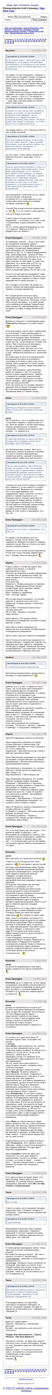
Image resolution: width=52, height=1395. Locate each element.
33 (5, 43)
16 (45, 39)
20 (13, 41)
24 (23, 41)
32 (44, 41)
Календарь (35, 5)
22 (18, 41)
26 (29, 41)
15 (43, 39)
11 (32, 39)
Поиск (16, 5)
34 (8, 43)
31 (42, 41)
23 (21, 41)
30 (39, 41)
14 (40, 39)
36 (13, 43)
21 (16, 41)
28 (34, 41)
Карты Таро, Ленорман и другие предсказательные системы (21, 30)
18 (8, 41)
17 (5, 41)
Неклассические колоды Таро (22, 33)
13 (38, 39)
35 (10, 43)
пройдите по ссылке (26, 1379)
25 (26, 41)
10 (30, 39)
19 (10, 41)
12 (35, 39)
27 (31, 41)
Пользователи (24, 5)
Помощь (9, 5)
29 (36, 41)
